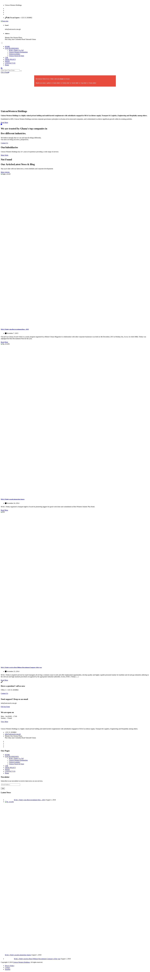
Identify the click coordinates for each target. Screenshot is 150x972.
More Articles (5, 172)
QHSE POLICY (10, 59)
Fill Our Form (5, 707)
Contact (7, 967)
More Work (4, 155)
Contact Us (4, 143)
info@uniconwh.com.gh (13, 734)
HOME (7, 46)
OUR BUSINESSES (12, 48)
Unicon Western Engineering (18, 52)
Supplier (7, 969)
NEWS (7, 61)
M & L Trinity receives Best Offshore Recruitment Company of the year (21, 667)
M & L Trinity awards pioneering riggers (12, 499)
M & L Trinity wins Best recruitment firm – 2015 (15, 329)
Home (7, 65)
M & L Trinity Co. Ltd (16, 50)
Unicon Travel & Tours (16, 56)
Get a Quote (5, 72)
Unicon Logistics (14, 54)
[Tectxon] (4, 21)
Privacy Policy (9, 966)
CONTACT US (10, 63)
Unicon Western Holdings (21, 962)
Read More (4, 122)
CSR (6, 57)
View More (4, 722)
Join (3, 788)
